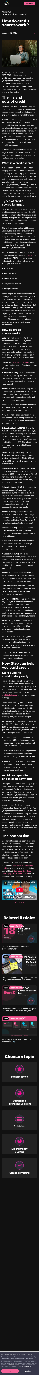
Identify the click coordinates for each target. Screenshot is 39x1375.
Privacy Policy (26, 1366)
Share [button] (21, 902)
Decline (28, 1371)
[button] (34, 33)
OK (10, 1371)
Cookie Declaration (14, 1365)
